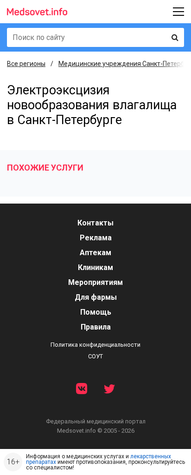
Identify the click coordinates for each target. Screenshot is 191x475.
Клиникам (95, 267)
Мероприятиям (95, 282)
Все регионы (26, 63)
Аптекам (95, 252)
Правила (96, 327)
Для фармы (96, 297)
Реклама (96, 237)
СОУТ (95, 356)
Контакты (95, 222)
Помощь (95, 312)
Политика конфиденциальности (95, 344)
